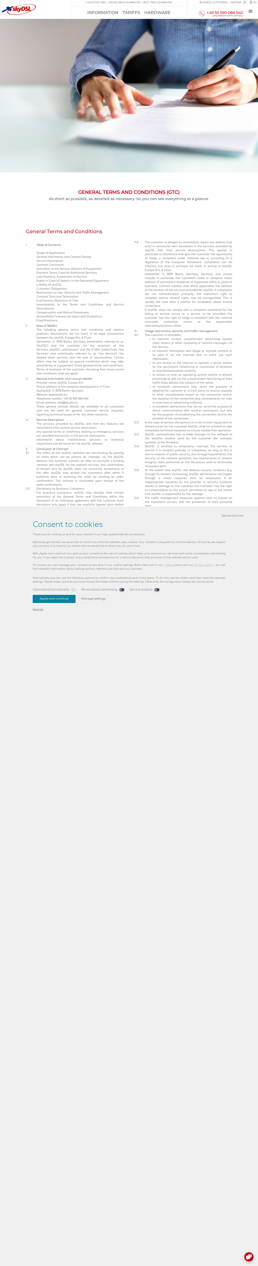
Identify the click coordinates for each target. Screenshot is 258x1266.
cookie (168, 565)
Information (102, 12)
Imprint (38, 609)
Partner (236, 2)
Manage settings (93, 598)
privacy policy (203, 565)
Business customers (213, 2)
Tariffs (131, 12)
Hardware (157, 12)
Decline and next (232, 515)
